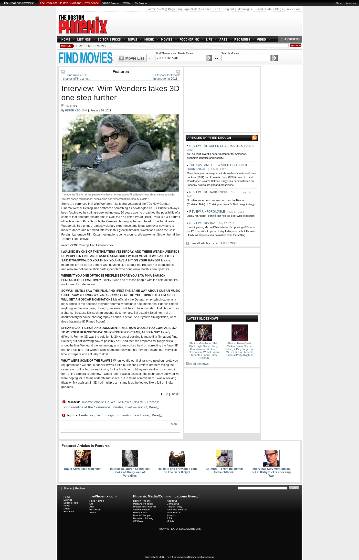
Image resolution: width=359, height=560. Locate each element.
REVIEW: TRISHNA (202, 223)
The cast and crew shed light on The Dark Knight (177, 470)
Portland (76, 3)
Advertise (351, 3)
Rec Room (95, 509)
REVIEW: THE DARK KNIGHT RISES (213, 192)
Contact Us (173, 503)
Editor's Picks (70, 502)
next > (175, 394)
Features (83, 45)
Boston (63, 3)
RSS (169, 518)
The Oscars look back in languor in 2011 (165, 77)
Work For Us (173, 512)
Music (66, 508)
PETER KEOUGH (227, 243)
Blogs (279, 9)
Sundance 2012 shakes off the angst (76, 77)
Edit (217, 9)
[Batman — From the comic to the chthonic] (224, 465)
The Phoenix (48, 3)
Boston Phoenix (142, 500)
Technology (105, 415)
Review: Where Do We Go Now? (106, 402)
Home (66, 496)
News (66, 505)
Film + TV (68, 511)
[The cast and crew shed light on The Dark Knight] (177, 465)
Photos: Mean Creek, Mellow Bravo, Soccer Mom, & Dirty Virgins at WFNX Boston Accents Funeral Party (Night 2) (239, 349)
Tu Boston (141, 3)
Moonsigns (244, 9)
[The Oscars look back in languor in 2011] (178, 72)
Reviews (100, 45)
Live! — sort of (136, 407)
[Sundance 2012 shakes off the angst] (63, 72)
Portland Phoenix (143, 503)
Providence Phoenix (144, 506)
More (153, 407)
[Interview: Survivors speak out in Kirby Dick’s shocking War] (271, 465)
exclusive (142, 415)
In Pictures (293, 9)
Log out (229, 9)
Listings (67, 499)
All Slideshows (199, 364)
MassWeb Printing (143, 518)
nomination (124, 415)
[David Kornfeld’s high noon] (82, 465)
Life (91, 503)
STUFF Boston (110, 3)
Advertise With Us (177, 509)
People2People (142, 515)
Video (92, 512)
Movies (66, 45)
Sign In (67, 488)
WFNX (126, 3)
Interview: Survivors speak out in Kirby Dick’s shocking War (271, 472)
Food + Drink (96, 500)
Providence (91, 3)
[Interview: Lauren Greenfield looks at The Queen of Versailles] (130, 465)
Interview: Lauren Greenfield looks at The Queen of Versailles (129, 472)
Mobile (170, 521)
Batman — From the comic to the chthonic (224, 470)
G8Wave (138, 521)
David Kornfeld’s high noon (82, 469)
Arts (91, 506)
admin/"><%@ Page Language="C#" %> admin (179, 9)
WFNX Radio (140, 512)
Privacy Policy (174, 506)
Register (80, 488)
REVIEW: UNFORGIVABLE (207, 211)
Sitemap (171, 515)
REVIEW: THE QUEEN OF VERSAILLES (216, 146)
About (339, 3)
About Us (172, 500)
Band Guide (264, 9)
